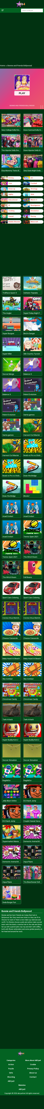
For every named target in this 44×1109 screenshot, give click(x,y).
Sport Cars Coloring (11, 598)
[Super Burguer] (11, 330)
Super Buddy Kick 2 (10, 740)
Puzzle (11, 1069)
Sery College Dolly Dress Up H (11, 130)
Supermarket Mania (11, 841)
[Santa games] (32, 411)
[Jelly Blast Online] (11, 797)
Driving (11, 178)
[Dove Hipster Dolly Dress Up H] (33, 147)
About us (33, 1073)
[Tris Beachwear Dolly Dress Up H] (32, 879)
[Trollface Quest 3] (11, 290)
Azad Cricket (8, 516)
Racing (33, 216)
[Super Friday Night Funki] (32, 310)
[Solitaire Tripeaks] (32, 290)
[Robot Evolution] (32, 391)
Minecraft (34, 222)
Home (2, 66)
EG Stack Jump (30, 801)
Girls (32, 194)
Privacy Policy (33, 1069)
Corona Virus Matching (12, 618)
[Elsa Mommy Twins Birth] (11, 167)
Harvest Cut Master (32, 435)
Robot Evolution (30, 394)
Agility (10, 194)
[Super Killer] (11, 350)
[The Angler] (11, 310)
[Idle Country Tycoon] (32, 350)
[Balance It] (32, 371)
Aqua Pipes (28, 862)
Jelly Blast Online (10, 801)
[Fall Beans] (32, 574)
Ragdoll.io (6, 780)
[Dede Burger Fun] (11, 899)
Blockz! (26, 496)
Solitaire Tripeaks (31, 293)
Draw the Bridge (30, 476)
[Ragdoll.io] (11, 777)
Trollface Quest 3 (10, 293)
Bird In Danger (29, 333)
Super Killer (7, 354)
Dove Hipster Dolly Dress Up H (33, 150)
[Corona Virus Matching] (11, 615)
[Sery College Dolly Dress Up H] (11, 126)
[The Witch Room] (32, 554)
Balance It (28, 374)
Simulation (35, 211)
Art (32, 178)
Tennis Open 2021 (31, 537)
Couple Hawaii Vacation (33, 821)
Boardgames (35, 205)
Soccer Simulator (10, 760)
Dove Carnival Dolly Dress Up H (33, 130)
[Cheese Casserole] (11, 635)
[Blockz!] (32, 493)
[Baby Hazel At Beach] (11, 655)
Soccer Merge (8, 374)
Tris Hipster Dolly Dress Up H (11, 150)
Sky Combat (8, 679)
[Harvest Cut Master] (32, 432)
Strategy (34, 189)
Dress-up (11, 189)
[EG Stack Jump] (32, 797)
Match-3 (34, 200)
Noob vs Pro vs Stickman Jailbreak (17, 476)
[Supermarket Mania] (11, 838)
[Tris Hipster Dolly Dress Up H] (11, 147)
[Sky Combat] (11, 676)
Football (34, 183)
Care (10, 183)
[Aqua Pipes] (32, 858)
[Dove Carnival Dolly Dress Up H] (33, 126)
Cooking (11, 211)
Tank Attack (8, 719)
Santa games (29, 415)
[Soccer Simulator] (11, 757)
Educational (12, 200)
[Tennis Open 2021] (32, 533)
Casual (11, 216)
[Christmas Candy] (11, 696)
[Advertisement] (22, 36)
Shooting (11, 1077)
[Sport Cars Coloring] (11, 594)
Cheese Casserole (10, 638)
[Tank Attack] (11, 716)
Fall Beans (28, 577)
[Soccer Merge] (11, 371)
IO (9, 205)
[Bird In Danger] (32, 330)
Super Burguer (8, 333)
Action (11, 1064)
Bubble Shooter (14, 222)
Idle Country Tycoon (32, 354)
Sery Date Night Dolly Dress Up (33, 171)
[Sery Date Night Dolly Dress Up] (33, 167)
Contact (33, 1077)
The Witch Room (30, 557)
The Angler (7, 313)
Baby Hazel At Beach (11, 658)
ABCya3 (11, 1081)
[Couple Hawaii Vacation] (32, 818)
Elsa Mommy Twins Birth (11, 171)
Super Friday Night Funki (33, 313)
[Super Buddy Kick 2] (11, 737)
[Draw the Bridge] (32, 472)
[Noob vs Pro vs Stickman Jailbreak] (32, 452)
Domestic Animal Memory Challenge (17, 862)
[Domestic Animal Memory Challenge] (32, 838)
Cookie (33, 1064)
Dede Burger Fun (9, 902)
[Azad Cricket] (11, 513)
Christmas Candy (10, 699)
